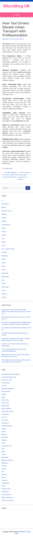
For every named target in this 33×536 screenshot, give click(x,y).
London (4, 454)
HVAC (3, 443)
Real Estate (5, 273)
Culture (4, 217)
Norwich (4, 466)
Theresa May (5, 483)
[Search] (28, 188)
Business (4, 214)
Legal (3, 451)
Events (4, 431)
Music (3, 266)
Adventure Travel (7, 380)
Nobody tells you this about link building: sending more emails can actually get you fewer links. (16, 311)
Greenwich (5, 437)
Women (4, 297)
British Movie (5, 405)
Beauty (4, 207)
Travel (3, 290)
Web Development (7, 497)
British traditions (7, 408)
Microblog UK (21, 531)
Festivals (4, 434)
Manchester (5, 457)
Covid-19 (4, 417)
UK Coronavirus (6, 494)
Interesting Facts (7, 446)
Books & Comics (7, 211)
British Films (5, 400)
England (4, 221)
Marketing (5, 256)
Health (4, 242)
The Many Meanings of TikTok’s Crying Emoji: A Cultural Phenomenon (9, 175)
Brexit (3, 397)
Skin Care (4, 480)
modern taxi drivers (24, 72)
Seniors (4, 477)
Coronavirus (5, 414)
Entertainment (6, 224)
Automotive (8, 168)
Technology (5, 287)
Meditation (5, 463)
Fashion (4, 231)
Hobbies (4, 440)
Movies (4, 262)
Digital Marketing (7, 426)
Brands (4, 394)
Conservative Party (7, 411)
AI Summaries (6, 383)
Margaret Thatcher (7, 460)
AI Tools (4, 385)
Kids (3, 448)
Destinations (5, 423)
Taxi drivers (6, 44)
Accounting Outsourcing (9, 377)
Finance (4, 235)
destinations (19, 121)
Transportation (6, 489)
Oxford (4, 469)
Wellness (4, 294)
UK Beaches (5, 491)
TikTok (4, 486)
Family (4, 228)
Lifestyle (4, 252)
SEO (3, 280)
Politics (4, 269)
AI (2, 200)
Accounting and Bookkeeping (10, 374)
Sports (4, 283)
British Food (5, 403)
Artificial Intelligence (8, 388)
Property (4, 474)
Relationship (5, 276)
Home (3, 245)
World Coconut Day (8, 500)
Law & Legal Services (8, 249)
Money (4, 259)
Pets (3, 471)
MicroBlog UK (16, 6)
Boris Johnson (6, 391)
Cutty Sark (5, 420)
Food (3, 238)
